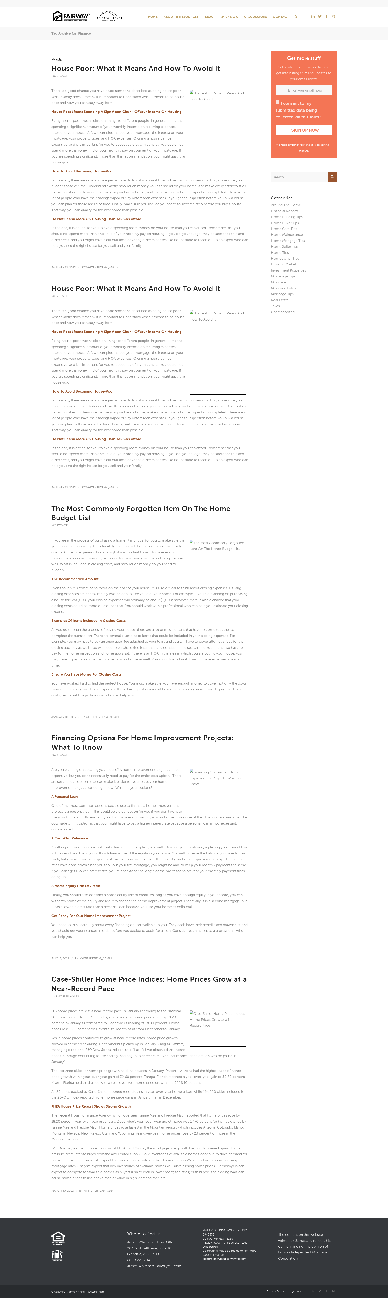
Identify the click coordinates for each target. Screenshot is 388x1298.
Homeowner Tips (285, 258)
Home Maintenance (287, 234)
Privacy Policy (211, 1242)
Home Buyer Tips (285, 223)
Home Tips (280, 252)
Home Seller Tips (284, 246)
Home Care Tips (284, 228)
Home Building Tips (287, 216)
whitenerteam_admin (102, 267)
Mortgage (59, 76)
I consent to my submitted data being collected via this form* (298, 110)
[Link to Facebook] (326, 16)
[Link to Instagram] (333, 16)
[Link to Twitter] (319, 16)
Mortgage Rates (283, 288)
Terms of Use (230, 1242)
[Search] (296, 17)
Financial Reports (65, 996)
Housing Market (283, 264)
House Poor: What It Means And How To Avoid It (135, 68)
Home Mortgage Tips (288, 240)
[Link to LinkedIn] (313, 16)
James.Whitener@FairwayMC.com (154, 1266)
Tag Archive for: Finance (71, 33)
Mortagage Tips (283, 276)
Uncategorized (283, 312)
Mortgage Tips (282, 294)
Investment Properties (288, 270)
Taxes (275, 305)
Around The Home (286, 205)
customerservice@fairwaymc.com (225, 1259)
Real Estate (280, 300)
